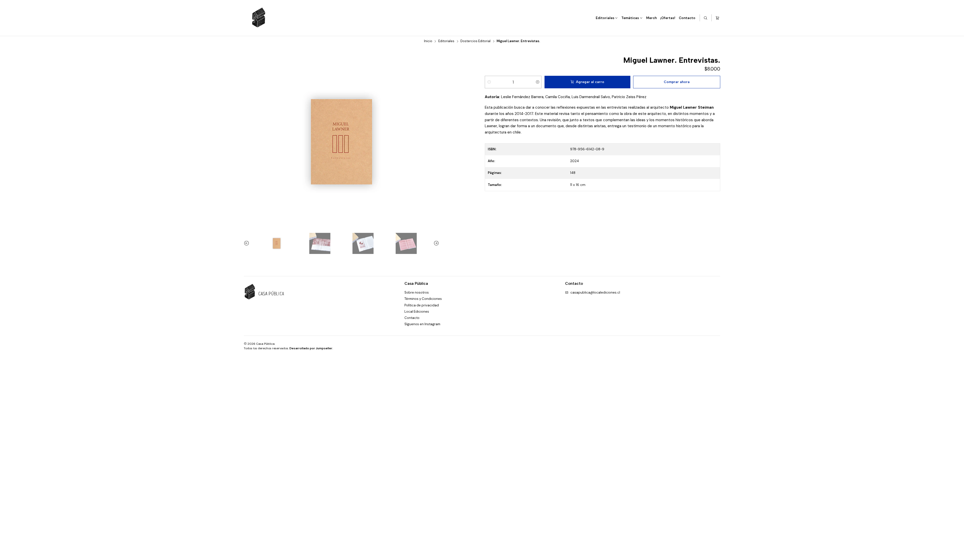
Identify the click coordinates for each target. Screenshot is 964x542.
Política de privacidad (421, 305)
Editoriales (605, 18)
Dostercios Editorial (475, 41)
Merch (651, 18)
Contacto (687, 18)
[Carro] (717, 18)
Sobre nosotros (416, 292)
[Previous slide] (247, 243)
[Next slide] (435, 243)
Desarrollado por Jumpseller (310, 348)
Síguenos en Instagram (422, 324)
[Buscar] (706, 18)
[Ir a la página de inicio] (259, 18)
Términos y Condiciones (423, 299)
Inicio (428, 41)
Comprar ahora (677, 82)
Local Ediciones (416, 311)
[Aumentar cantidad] (537, 82)
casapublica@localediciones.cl (595, 292)
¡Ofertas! (667, 18)
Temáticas (630, 18)
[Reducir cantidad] (489, 82)
